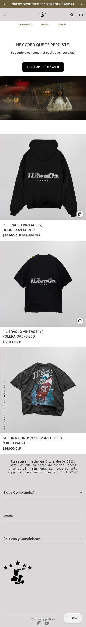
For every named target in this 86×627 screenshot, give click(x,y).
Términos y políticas (43, 619)
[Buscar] (71, 14)
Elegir (83, 214)
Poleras (45, 24)
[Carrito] (81, 14)
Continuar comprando (43, 67)
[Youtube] (46, 623)
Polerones (25, 24)
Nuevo (62, 24)
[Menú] (5, 14)
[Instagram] (39, 623)
